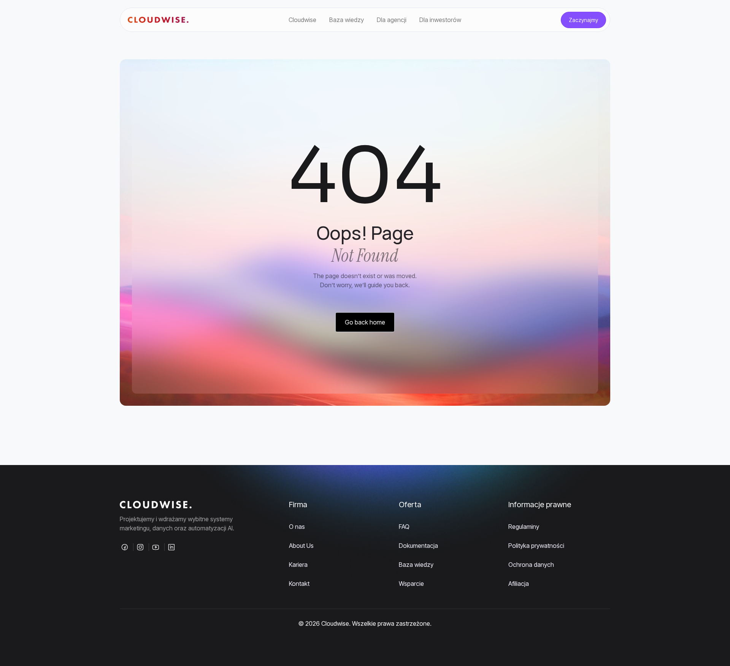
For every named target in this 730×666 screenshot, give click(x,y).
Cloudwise (302, 20)
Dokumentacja (418, 545)
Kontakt (299, 583)
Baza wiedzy (346, 20)
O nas (297, 526)
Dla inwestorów (440, 20)
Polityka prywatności (536, 545)
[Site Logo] (158, 20)
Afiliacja (518, 583)
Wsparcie (411, 583)
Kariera (298, 564)
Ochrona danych (531, 564)
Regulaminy (523, 526)
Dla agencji (391, 20)
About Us (301, 545)
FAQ (404, 526)
